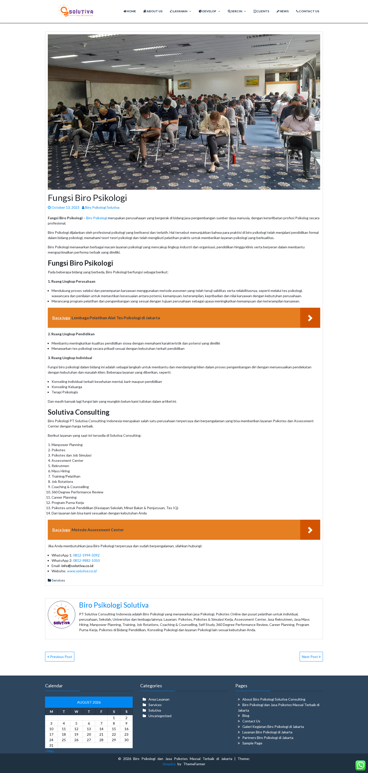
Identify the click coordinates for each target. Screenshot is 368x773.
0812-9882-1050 (86, 560)
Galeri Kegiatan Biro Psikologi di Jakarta (273, 726)
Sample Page (252, 743)
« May (49, 751)
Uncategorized (159, 716)
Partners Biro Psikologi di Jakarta (267, 737)
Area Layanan (158, 699)
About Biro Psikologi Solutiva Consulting (273, 699)
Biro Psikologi (96, 218)
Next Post (310, 656)
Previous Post (60, 656)
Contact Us (251, 721)
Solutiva (154, 710)
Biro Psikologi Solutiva (101, 207)
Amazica (170, 764)
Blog (245, 715)
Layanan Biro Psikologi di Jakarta (267, 732)
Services (58, 580)
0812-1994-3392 (86, 555)
